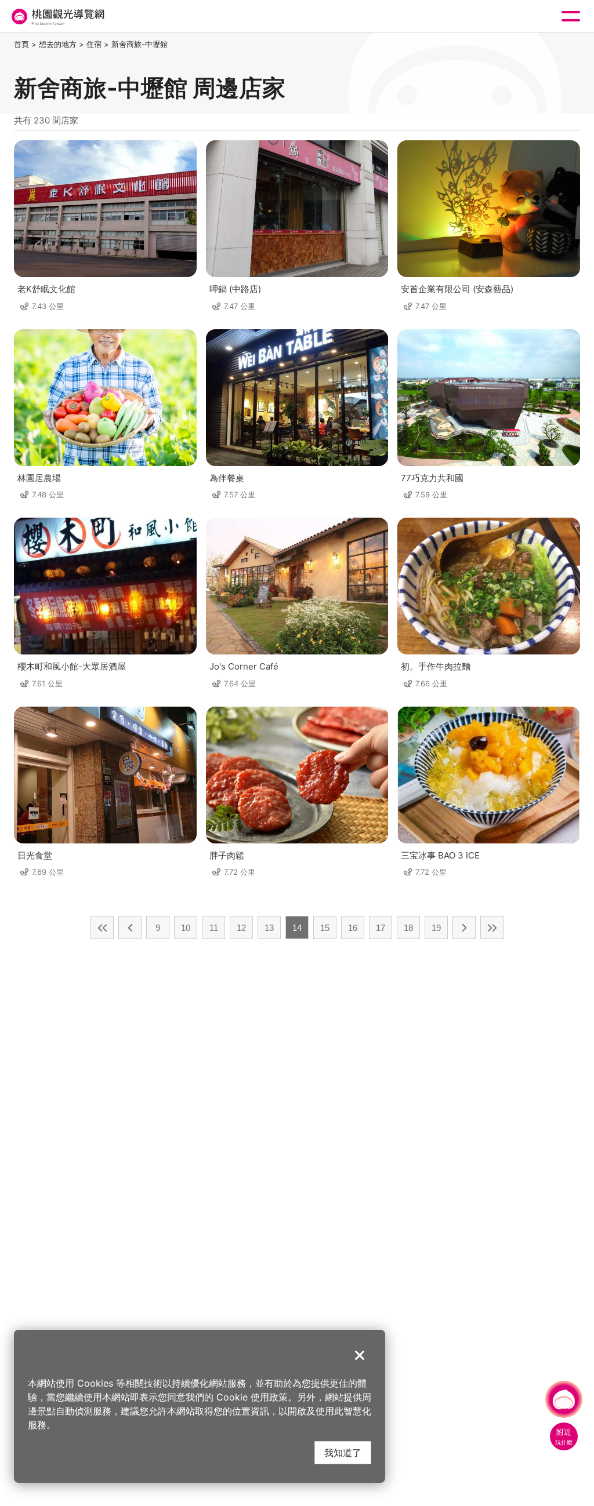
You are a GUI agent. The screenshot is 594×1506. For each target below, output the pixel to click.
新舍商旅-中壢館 (139, 44)
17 (380, 928)
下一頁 (464, 927)
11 (213, 928)
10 (185, 928)
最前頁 (102, 927)
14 (297, 928)
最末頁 (492, 927)
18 (408, 928)
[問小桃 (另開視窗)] (563, 1399)
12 (241, 928)
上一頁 (130, 927)
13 (269, 928)
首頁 (21, 44)
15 (324, 928)
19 (436, 928)
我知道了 (342, 1452)
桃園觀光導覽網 (56, 16)
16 (352, 928)
